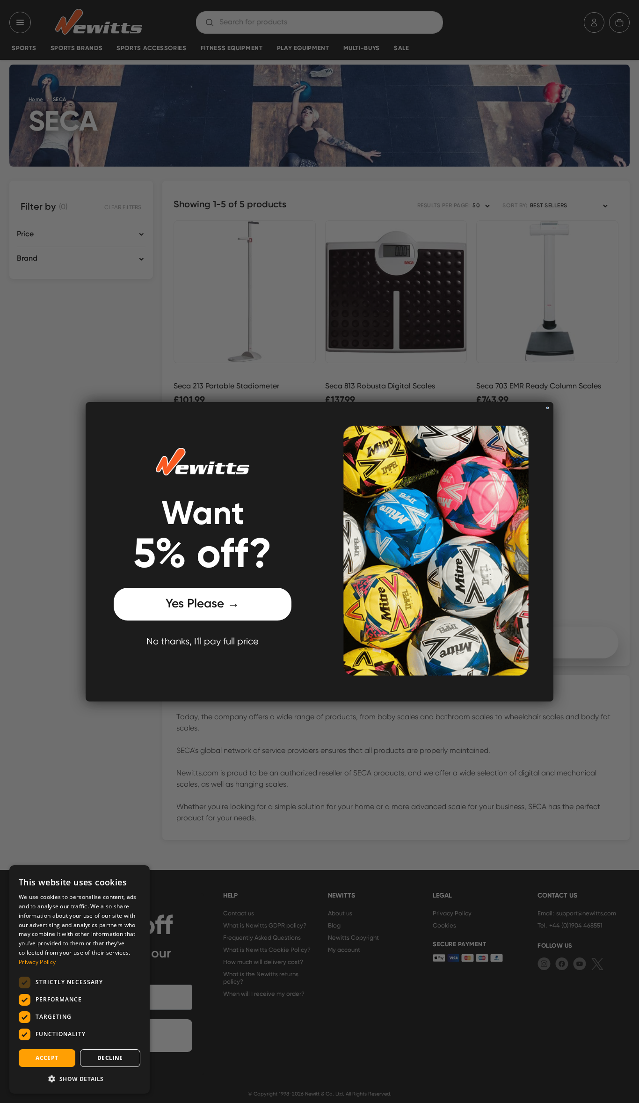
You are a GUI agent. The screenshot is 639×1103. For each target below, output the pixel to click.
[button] (79, 1078)
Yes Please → (203, 604)
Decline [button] (110, 1058)
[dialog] (79, 979)
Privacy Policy (37, 962)
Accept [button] (47, 1058)
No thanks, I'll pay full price (202, 642)
